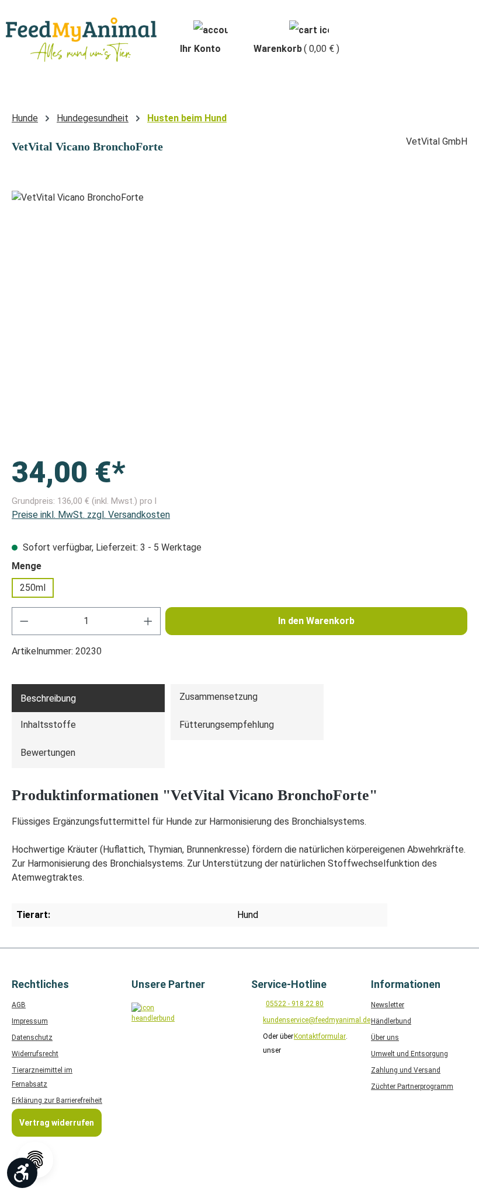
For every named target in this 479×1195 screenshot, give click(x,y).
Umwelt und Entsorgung (409, 1054)
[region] (239, 316)
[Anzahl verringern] (24, 621)
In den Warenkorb (316, 620)
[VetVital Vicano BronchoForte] (239, 316)
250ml (33, 587)
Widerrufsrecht (35, 1054)
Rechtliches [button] (40, 984)
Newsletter (387, 1005)
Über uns (385, 1037)
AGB (19, 1005)
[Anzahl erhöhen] (148, 621)
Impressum (30, 1021)
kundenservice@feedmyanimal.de (316, 1020)
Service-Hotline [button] (289, 984)
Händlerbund (391, 1021)
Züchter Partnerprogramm (412, 1086)
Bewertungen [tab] (47, 752)
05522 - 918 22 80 (295, 1004)
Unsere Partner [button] (168, 984)
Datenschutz (32, 1037)
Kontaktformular (320, 1036)
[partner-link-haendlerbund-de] (150, 1021)
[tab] (88, 698)
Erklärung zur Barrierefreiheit (57, 1100)
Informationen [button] (405, 984)
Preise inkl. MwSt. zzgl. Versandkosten (91, 514)
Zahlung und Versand (405, 1070)
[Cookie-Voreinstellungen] (35, 1160)
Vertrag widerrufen (56, 1122)
